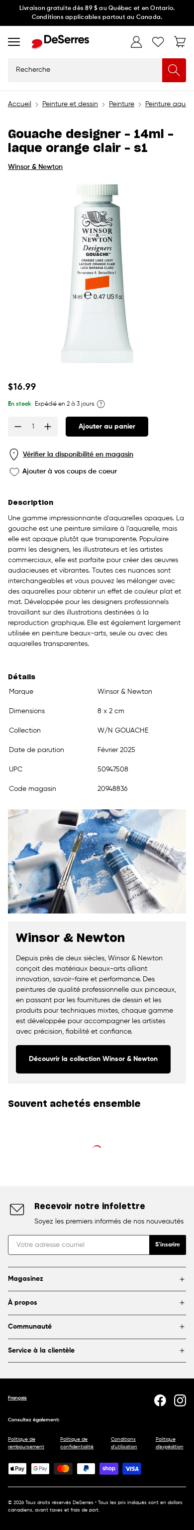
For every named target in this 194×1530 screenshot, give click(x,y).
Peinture (121, 104)
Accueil (19, 104)
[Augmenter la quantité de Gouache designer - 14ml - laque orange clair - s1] (48, 427)
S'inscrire (167, 1245)
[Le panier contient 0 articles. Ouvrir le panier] (180, 42)
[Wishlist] (158, 42)
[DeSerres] (60, 42)
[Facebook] (160, 1400)
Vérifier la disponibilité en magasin (78, 454)
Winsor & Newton (35, 166)
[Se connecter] (136, 42)
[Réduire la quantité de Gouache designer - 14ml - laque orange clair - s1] (18, 427)
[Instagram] (180, 1400)
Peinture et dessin (70, 104)
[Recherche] (174, 70)
